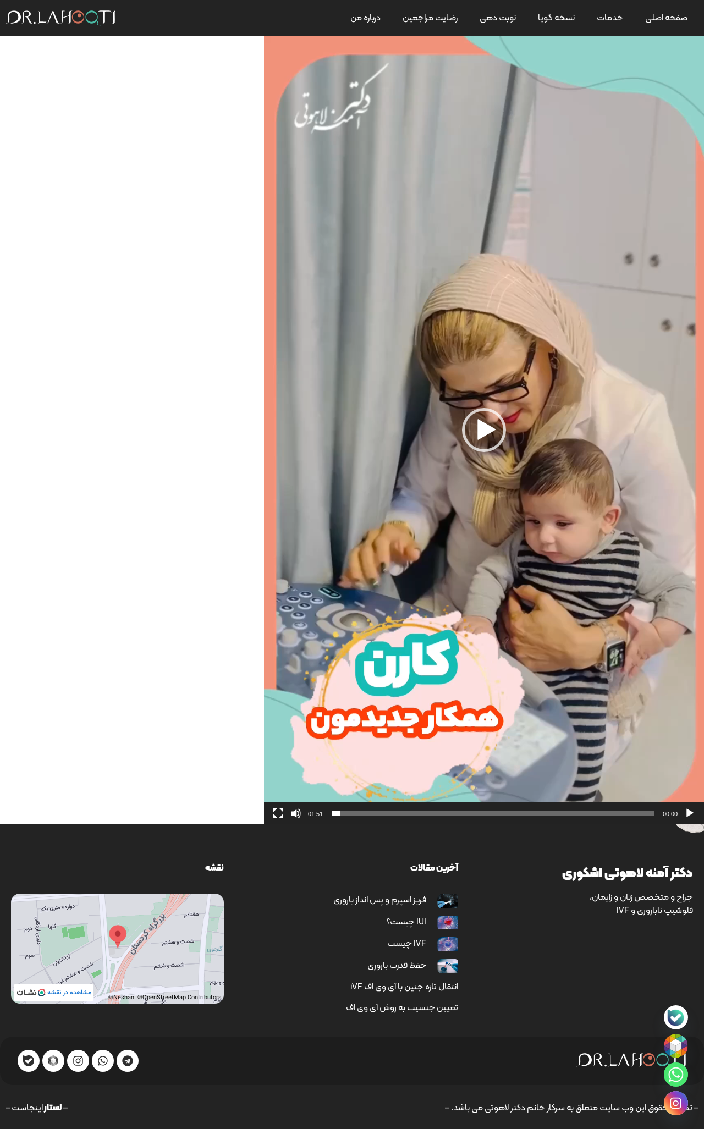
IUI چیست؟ (406, 922)
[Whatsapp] (103, 1061)
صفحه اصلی (666, 18)
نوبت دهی (498, 18)
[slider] (493, 813)
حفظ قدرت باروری (396, 965)
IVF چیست (406, 943)
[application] (484, 430)
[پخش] (689, 813)
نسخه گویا (556, 18)
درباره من (365, 18)
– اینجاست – (37, 1108)
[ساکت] (295, 813)
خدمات (610, 18)
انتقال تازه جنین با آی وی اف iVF (404, 987)
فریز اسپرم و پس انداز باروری (379, 900)
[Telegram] (128, 1061)
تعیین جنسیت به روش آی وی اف (402, 1008)
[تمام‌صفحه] (278, 813)
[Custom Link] (676, 1017)
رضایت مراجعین (430, 18)
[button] (484, 430)
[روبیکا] (676, 1046)
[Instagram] (78, 1061)
